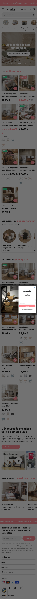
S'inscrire (27, 306)
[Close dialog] (35, 287)
